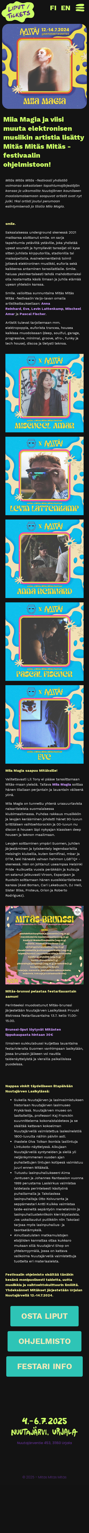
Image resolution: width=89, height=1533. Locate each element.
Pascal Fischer (33, 314)
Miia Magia (61, 784)
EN (65, 7)
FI (53, 7)
